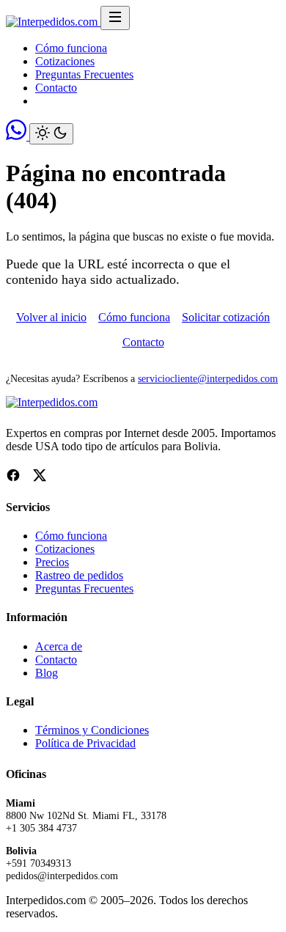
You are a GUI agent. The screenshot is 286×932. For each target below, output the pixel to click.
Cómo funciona (71, 48)
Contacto (56, 87)
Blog (46, 673)
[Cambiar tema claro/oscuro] (51, 133)
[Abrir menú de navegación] (115, 18)
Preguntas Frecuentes (84, 74)
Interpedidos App (91, 101)
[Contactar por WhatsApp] (17, 136)
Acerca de (58, 646)
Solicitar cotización (226, 317)
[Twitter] (39, 476)
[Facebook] (13, 476)
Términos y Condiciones (92, 730)
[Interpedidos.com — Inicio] (53, 21)
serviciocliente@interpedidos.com (208, 378)
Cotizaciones (65, 61)
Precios (52, 562)
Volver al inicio (51, 317)
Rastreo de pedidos (79, 575)
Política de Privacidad (85, 743)
